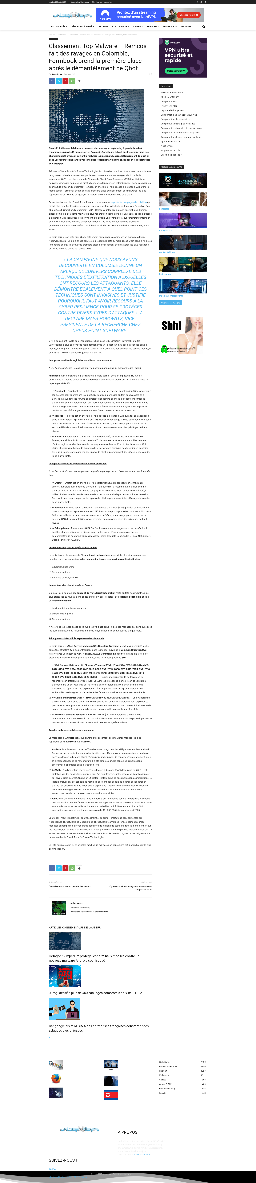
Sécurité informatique (172, 92)
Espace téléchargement (172, 110)
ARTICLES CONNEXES (63, 927)
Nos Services (167, 145)
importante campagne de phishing (129, 202)
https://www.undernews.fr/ (79, 908)
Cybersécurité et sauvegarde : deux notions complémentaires (130, 888)
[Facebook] (193, 2)
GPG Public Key (81, 1177)
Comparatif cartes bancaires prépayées (180, 132)
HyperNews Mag (169, 105)
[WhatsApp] (72, 81)
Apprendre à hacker (171, 141)
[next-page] (50, 1037)
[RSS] (197, 2)
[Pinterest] (65, 81)
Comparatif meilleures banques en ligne (181, 137)
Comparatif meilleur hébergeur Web (179, 114)
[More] (79, 81)
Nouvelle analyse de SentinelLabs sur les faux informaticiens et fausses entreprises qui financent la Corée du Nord (134, 1097)
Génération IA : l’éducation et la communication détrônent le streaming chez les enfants (81, 1092)
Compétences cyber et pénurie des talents (70, 886)
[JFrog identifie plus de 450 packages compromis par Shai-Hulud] (100, 976)
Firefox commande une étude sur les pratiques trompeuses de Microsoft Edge (80, 1078)
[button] (203, 26)
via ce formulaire (142, 1154)
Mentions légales (57, 1177)
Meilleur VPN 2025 (170, 97)
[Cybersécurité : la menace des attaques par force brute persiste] (111, 1081)
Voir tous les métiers (170, 303)
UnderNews (57, 74)
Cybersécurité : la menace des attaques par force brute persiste (135, 1080)
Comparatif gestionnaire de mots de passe (182, 128)
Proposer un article (170, 150)
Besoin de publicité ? (171, 154)
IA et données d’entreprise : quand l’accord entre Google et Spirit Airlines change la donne (81, 1064)
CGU (69, 1177)
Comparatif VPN (169, 101)
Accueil (52, 34)
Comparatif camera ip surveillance (178, 123)
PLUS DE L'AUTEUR (89, 927)
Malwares (62, 34)
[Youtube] (205, 2)
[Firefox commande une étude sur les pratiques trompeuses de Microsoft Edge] (56, 1079)
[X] (201, 2)
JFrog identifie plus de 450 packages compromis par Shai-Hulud (95, 993)
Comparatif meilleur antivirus (175, 119)
